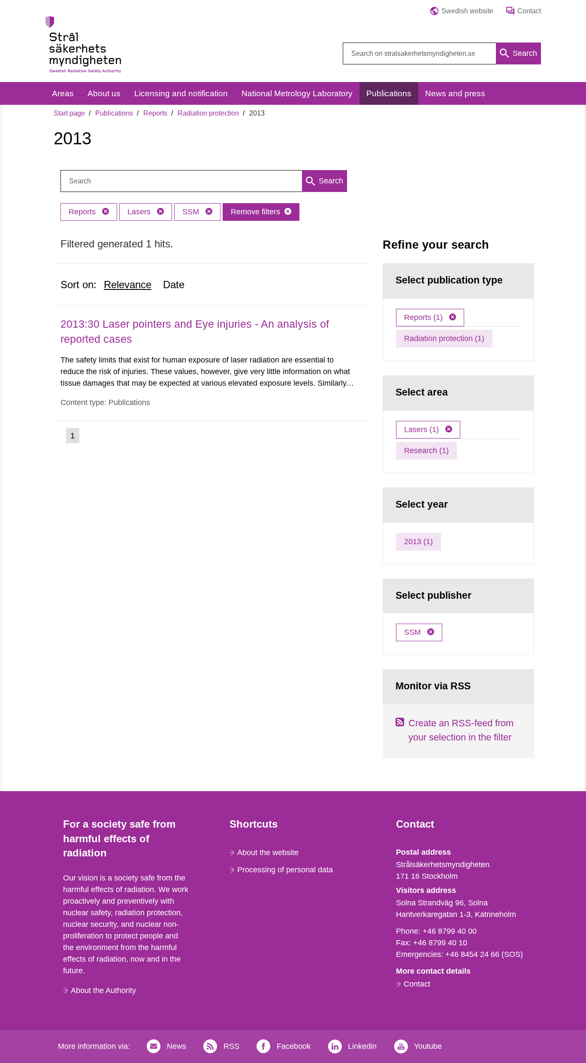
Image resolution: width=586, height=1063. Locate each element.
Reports (155, 113)
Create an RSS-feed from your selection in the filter (461, 730)
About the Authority (103, 990)
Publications (114, 113)
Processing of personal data (285, 869)
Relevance (127, 284)
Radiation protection (208, 113)
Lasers (140, 211)
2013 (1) (418, 541)
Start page (69, 113)
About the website (268, 852)
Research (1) (426, 450)
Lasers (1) (422, 429)
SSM (191, 211)
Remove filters (255, 211)
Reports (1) (424, 317)
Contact (417, 984)
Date (173, 284)
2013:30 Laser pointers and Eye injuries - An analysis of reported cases (194, 331)
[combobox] (442, 53)
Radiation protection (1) (444, 338)
